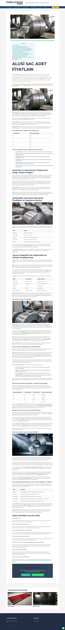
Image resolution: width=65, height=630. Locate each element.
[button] (55, 7)
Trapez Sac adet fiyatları (11, 606)
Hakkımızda (17, 7)
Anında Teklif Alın (15, 59)
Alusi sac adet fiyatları (16, 74)
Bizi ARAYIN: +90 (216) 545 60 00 (37, 2)
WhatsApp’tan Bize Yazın (38, 574)
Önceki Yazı (8, 585)
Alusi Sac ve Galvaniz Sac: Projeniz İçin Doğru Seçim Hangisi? (22, 48)
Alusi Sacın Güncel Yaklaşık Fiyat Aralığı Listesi (20, 46)
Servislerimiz (25, 7)
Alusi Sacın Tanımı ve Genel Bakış (18, 51)
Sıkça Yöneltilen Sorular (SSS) (17, 58)
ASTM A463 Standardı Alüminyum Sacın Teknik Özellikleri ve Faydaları (23, 57)
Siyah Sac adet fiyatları (36, 606)
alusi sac (29, 113)
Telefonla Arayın (25, 574)
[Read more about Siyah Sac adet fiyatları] (45, 598)
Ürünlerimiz (34, 7)
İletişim (45, 7)
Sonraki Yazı (56, 585)
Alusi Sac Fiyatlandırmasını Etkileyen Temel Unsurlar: (21, 47)
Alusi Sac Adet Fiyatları (16, 45)
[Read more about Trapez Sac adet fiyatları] (20, 598)
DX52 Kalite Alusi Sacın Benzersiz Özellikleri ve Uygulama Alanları (23, 49)
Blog (40, 7)
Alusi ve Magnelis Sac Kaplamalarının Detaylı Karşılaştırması (22, 50)
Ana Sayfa (9, 7)
